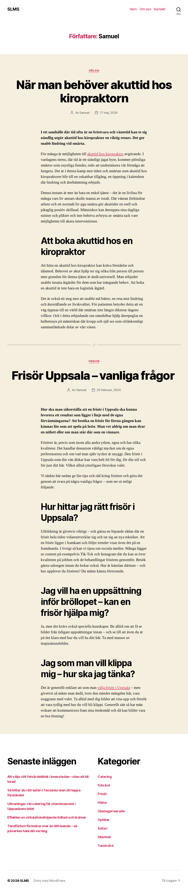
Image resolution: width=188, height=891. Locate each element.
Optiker (104, 820)
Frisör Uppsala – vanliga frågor (94, 375)
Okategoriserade (111, 811)
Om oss (145, 9)
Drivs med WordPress (49, 881)
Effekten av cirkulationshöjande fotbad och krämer (46, 817)
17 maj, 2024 (109, 112)
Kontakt (159, 9)
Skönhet (104, 837)
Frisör (94, 361)
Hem (133, 9)
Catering (105, 777)
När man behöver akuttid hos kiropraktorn (94, 91)
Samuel (84, 112)
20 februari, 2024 (109, 390)
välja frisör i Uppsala (113, 687)
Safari (102, 828)
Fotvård (104, 785)
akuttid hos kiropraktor (105, 153)
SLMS (13, 9)
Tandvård (105, 846)
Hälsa (94, 70)
